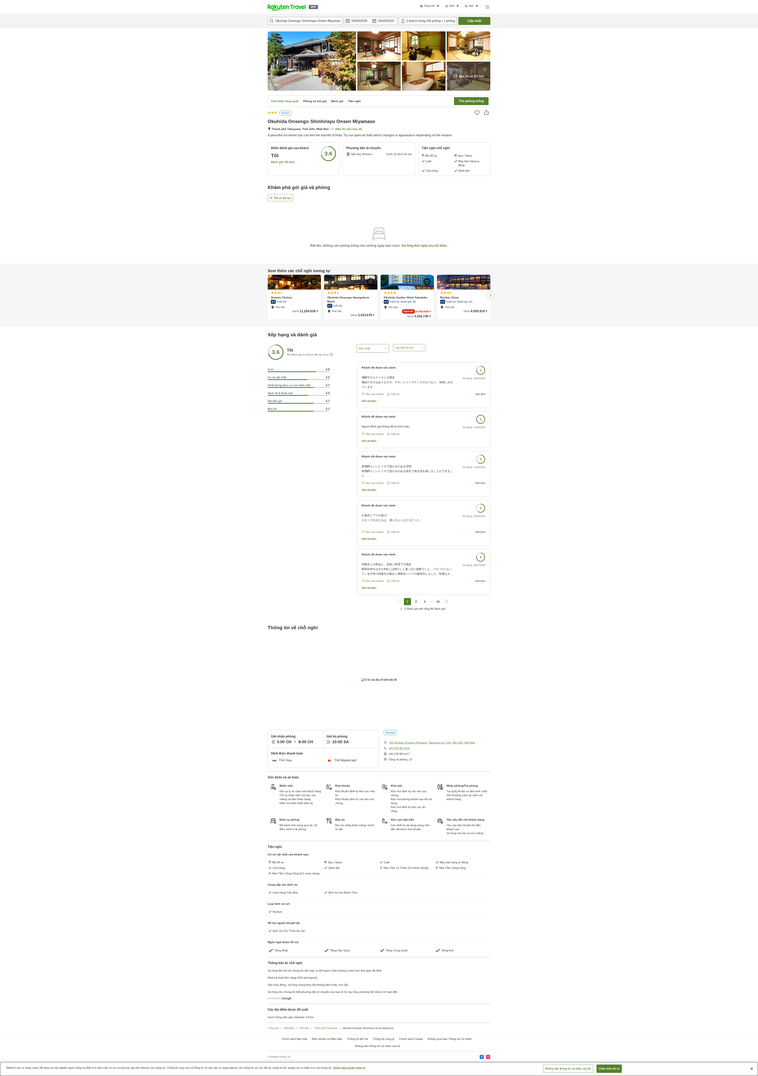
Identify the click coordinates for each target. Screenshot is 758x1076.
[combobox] (305, 21)
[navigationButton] (398, 601)
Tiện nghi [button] (354, 101)
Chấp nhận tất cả (609, 1068)
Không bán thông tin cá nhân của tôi (377, 1046)
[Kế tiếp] (490, 295)
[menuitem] (430, 6)
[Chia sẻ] (486, 112)
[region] (379, 1069)
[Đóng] (751, 1068)
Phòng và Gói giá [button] (314, 101)
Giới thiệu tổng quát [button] (284, 101)
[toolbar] (370, 21)
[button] (287, 7)
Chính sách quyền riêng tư (349, 1067)
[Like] (477, 112)
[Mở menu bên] (487, 7)
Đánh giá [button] (337, 101)
